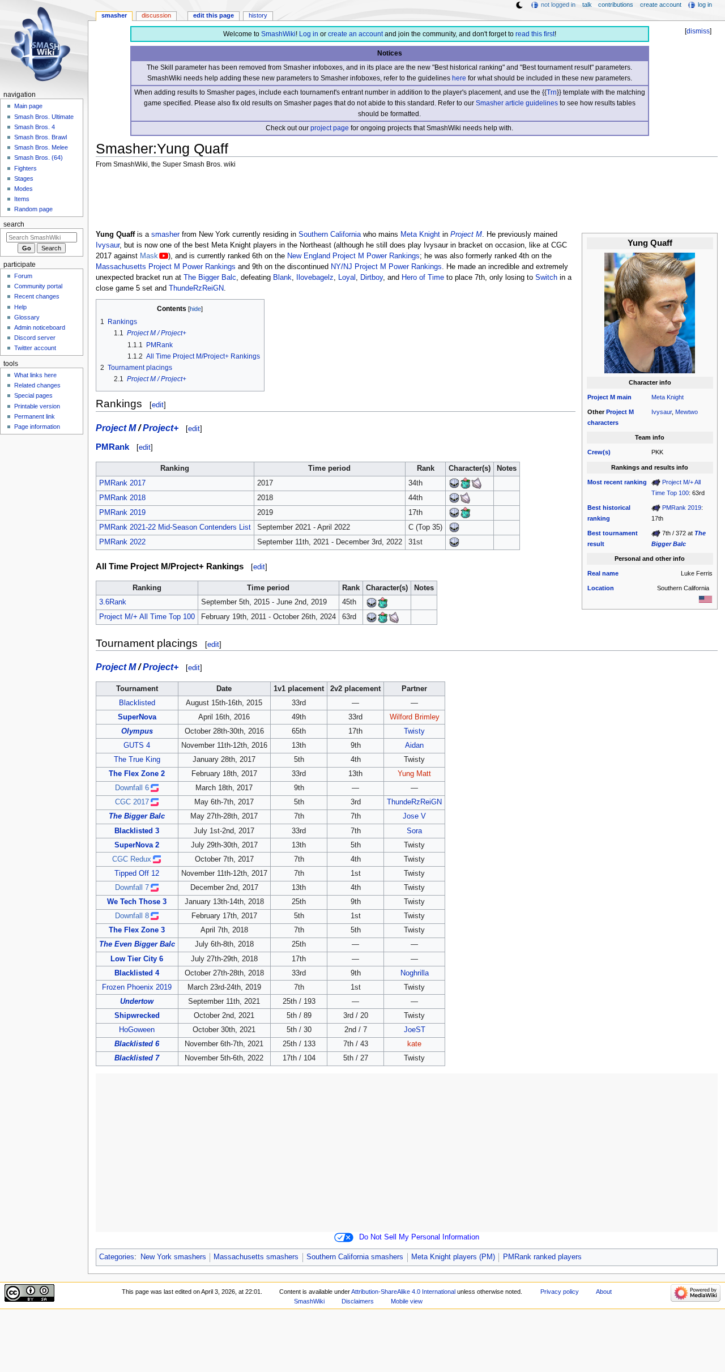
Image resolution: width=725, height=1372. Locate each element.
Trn (552, 92)
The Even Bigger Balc (137, 944)
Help (20, 307)
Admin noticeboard (39, 327)
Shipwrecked (137, 1016)
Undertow (136, 1001)
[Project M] (655, 482)
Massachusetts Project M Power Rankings (166, 267)
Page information (37, 426)
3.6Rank (112, 602)
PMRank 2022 (122, 542)
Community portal (38, 286)
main (624, 397)
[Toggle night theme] (519, 5)
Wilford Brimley (415, 717)
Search (13, 224)
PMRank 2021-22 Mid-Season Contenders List (175, 527)
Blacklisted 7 (136, 1058)
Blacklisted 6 (136, 1044)
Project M (601, 397)
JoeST (414, 1030)
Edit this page (213, 15)
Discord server (35, 337)
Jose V (414, 816)
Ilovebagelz (315, 278)
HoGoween (137, 1030)
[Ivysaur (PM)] (465, 483)
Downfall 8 (132, 916)
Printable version (37, 406)
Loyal (347, 278)
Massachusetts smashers (256, 1257)
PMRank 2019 (681, 507)
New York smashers (173, 1257)
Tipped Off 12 (136, 873)
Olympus (137, 731)
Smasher (114, 15)
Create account (660, 4)
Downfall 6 (132, 788)
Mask (149, 256)
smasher (165, 234)
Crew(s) (599, 452)
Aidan (414, 745)
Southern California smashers (354, 1257)
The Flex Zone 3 (137, 930)
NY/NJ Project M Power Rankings (386, 267)
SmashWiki (278, 34)
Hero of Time (423, 278)
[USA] (705, 598)
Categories (116, 1257)
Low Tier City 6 (136, 959)
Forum (23, 275)
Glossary (27, 317)
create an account (355, 34)
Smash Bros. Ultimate (44, 116)
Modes (23, 188)
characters (603, 422)
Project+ (160, 428)
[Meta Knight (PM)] (454, 483)
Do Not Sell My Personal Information (419, 1237)
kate (414, 1044)
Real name (603, 573)
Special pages (33, 395)
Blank (282, 278)
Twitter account (35, 347)
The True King (137, 760)
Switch (546, 278)
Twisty (414, 731)
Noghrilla (414, 973)
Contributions (615, 4)
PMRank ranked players (542, 1257)
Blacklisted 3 (136, 831)
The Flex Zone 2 (137, 774)
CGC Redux (131, 859)
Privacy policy (559, 1291)
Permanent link (34, 416)
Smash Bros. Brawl (40, 137)
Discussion (156, 15)
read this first (535, 34)
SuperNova (137, 717)
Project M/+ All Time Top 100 (147, 617)
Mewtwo (686, 411)
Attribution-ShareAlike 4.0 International (403, 1291)
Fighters (25, 168)
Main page (28, 106)
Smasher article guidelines (517, 103)
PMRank (112, 446)
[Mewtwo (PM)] (477, 483)
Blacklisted (137, 703)
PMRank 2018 (122, 498)
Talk (587, 4)
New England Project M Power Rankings (353, 256)
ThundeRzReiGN (196, 288)
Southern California (329, 234)
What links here (35, 375)
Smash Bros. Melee (41, 147)
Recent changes (36, 296)
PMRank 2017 (122, 483)
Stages (23, 178)
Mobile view (407, 1301)
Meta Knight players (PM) (453, 1257)
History (258, 15)
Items (21, 198)
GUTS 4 (136, 745)
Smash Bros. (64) (38, 157)
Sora (414, 831)
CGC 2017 (132, 802)
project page (329, 128)
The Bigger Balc (210, 278)
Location (600, 588)
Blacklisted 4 (136, 973)
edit (158, 404)
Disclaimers (358, 1301)
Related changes (37, 385)
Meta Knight (667, 397)
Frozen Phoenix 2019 (137, 987)
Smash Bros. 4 (34, 126)
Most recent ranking (617, 482)
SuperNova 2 (136, 845)
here (459, 78)
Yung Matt (414, 774)
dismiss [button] (698, 31)
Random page (33, 209)
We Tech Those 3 (137, 902)
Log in (308, 34)
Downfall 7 (132, 888)
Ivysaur (661, 411)
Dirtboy (371, 278)
